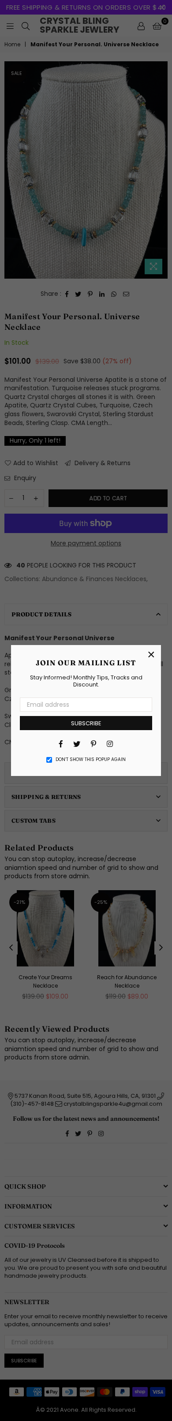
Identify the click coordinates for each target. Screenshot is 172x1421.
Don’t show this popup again (91, 760)
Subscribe (86, 723)
